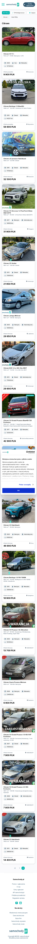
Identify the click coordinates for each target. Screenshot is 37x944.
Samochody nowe (18, 924)
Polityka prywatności (18, 895)
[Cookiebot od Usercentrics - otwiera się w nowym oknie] (26, 452)
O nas (18, 887)
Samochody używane (18, 921)
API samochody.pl (18, 892)
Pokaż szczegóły (25, 484)
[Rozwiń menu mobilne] (3, 4)
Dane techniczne (18, 915)
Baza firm (18, 918)
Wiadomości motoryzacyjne (18, 913)
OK (18, 490)
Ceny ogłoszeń (18, 889)
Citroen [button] (5, 17)
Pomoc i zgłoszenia (18, 884)
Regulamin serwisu (19, 898)
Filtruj (6, 13)
